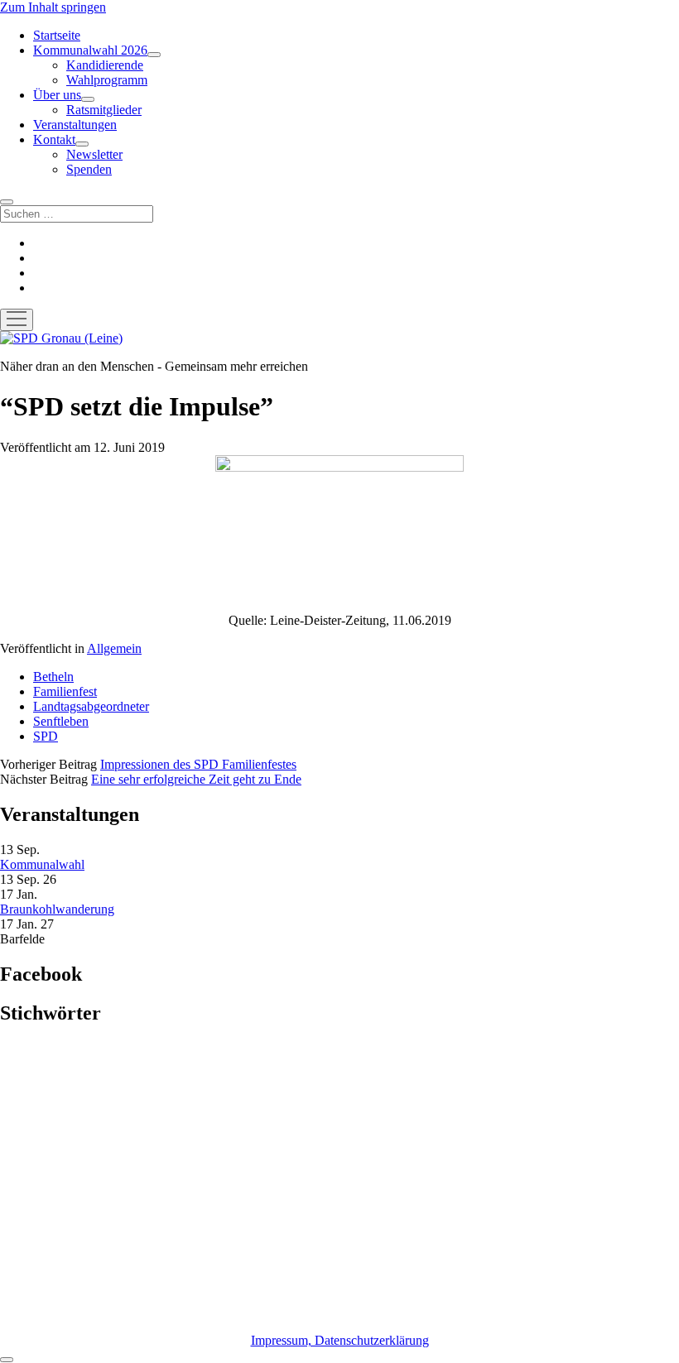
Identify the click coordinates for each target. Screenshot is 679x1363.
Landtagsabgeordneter (91, 706)
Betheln (53, 677)
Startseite (56, 35)
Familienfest (65, 691)
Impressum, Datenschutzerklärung (340, 1340)
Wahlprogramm (106, 80)
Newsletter (94, 154)
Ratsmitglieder (104, 110)
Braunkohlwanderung (57, 909)
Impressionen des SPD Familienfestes (198, 764)
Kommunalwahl (42, 864)
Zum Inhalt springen (53, 7)
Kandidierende (104, 65)
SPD (45, 736)
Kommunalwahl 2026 (90, 50)
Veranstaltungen (75, 125)
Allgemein (114, 648)
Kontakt (54, 139)
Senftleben (61, 721)
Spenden (89, 169)
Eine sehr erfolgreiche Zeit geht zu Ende (196, 779)
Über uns (57, 95)
